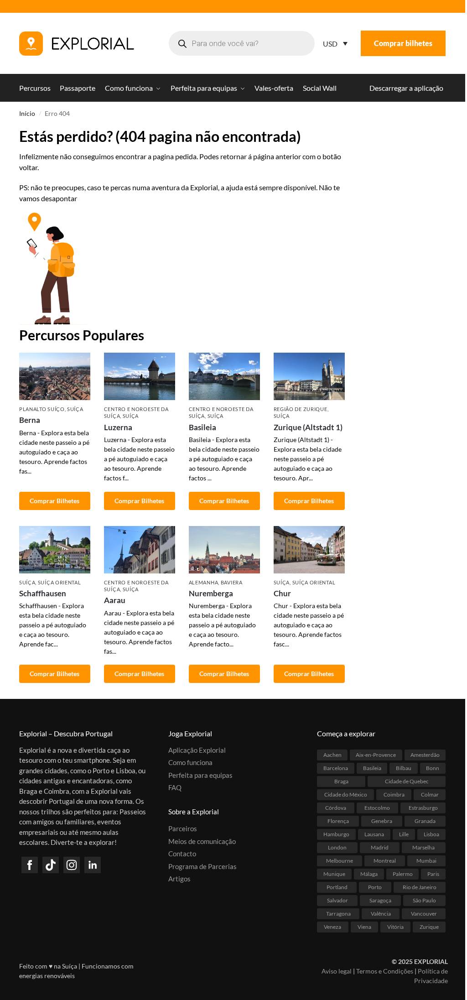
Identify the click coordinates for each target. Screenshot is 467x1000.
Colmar (430, 794)
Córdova (335, 807)
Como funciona (190, 762)
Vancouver (424, 913)
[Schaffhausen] (54, 549)
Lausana (374, 834)
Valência (381, 913)
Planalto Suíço (42, 409)
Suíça (75, 409)
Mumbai (426, 860)
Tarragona (338, 913)
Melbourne (339, 860)
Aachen (332, 754)
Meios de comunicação (202, 841)
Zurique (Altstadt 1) (308, 427)
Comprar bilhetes (403, 43)
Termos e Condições (384, 971)
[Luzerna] (139, 376)
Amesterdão (425, 754)
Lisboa (431, 834)
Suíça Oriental (59, 582)
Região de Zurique (300, 409)
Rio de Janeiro (419, 887)
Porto (375, 887)
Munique (334, 873)
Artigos (179, 879)
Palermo (403, 873)
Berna (29, 420)
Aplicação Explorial (197, 750)
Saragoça (380, 900)
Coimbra (394, 794)
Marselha (423, 847)
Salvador (337, 900)
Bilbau (403, 768)
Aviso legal (337, 971)
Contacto (182, 853)
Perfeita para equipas (200, 775)
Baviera (232, 582)
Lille (404, 834)
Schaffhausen (42, 593)
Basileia (202, 427)
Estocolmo (377, 807)
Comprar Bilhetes (54, 501)
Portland (337, 887)
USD (330, 43)
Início (27, 113)
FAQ (175, 787)
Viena (364, 926)
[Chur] (309, 549)
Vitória (395, 926)
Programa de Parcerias (202, 866)
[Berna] (54, 376)
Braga (341, 781)
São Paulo (424, 900)
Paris (433, 873)
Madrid (380, 847)
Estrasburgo (423, 807)
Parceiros (182, 828)
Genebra (381, 821)
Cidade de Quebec (407, 781)
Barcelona (335, 768)
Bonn (432, 768)
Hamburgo (336, 834)
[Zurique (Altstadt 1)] (309, 376)
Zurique (429, 926)
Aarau (114, 600)
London (337, 847)
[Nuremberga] (224, 549)
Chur (282, 593)
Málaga (369, 873)
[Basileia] (224, 376)
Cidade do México (345, 794)
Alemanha (203, 582)
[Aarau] (139, 549)
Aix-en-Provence (376, 754)
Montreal (385, 860)
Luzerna (118, 427)
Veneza (332, 926)
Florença (338, 821)
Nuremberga (211, 593)
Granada (425, 821)
